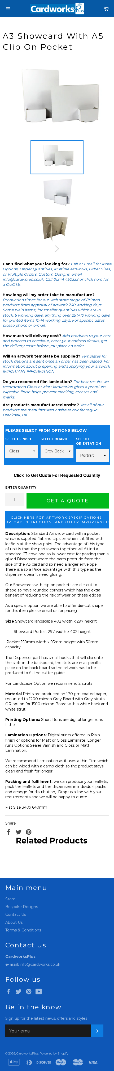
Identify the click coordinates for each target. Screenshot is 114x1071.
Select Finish (18, 439)
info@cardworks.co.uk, (23, 279)
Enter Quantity (20, 487)
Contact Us (15, 914)
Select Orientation (88, 441)
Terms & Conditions (23, 930)
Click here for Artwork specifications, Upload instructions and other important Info (57, 519)
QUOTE (13, 284)
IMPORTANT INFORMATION (28, 371)
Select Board (54, 439)
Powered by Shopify (54, 1053)
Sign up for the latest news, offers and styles (46, 1018)
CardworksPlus (27, 1053)
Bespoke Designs (21, 906)
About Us (14, 922)
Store (10, 899)
